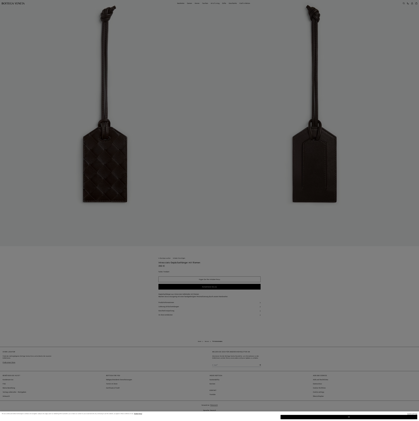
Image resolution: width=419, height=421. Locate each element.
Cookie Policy (138, 413)
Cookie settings (412, 414)
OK (349, 417)
